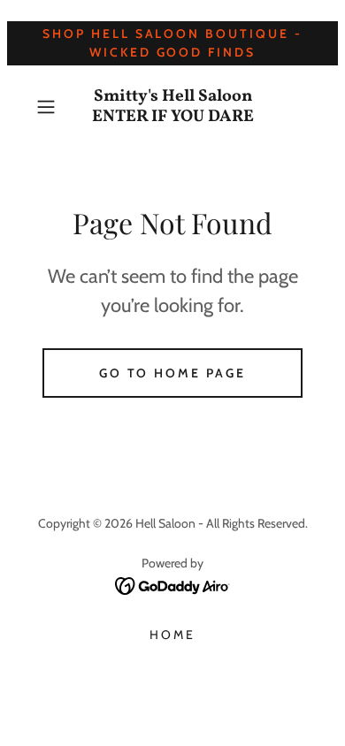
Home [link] (173, 635)
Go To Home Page (173, 373)
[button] (50, 107)
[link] (172, 107)
